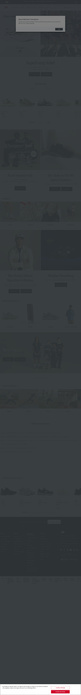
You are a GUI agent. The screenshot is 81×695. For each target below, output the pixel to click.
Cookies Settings (60, 687)
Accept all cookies (60, 691)
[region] (40, 689)
